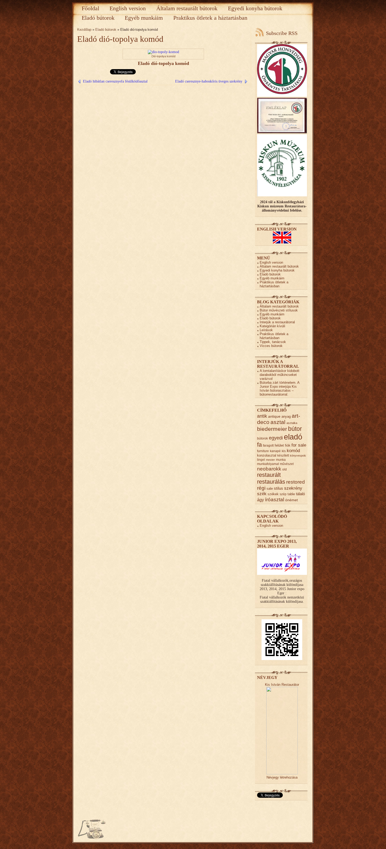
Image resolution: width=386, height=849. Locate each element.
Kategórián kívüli (272, 326)
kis (284, 451)
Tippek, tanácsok (273, 342)
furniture (263, 451)
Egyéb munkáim (144, 17)
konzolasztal (266, 455)
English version (127, 8)
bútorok (262, 438)
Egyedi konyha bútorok (255, 8)
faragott (268, 445)
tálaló (300, 494)
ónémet (291, 500)
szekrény (293, 488)
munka (281, 459)
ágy (260, 500)
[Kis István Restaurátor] (282, 773)
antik (262, 416)
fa (259, 444)
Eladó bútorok (98, 17)
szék (262, 493)
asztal (277, 422)
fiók (287, 445)
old (284, 469)
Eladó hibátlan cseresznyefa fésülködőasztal (115, 81)
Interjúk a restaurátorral (277, 322)
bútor (295, 428)
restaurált (269, 475)
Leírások (266, 330)
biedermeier (272, 429)
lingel (261, 459)
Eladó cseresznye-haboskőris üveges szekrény (208, 81)
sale (270, 488)
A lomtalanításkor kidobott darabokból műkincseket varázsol (279, 375)
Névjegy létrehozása (282, 777)
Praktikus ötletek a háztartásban (210, 17)
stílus (278, 488)
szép (283, 494)
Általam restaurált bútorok (186, 8)
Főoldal (90, 8)
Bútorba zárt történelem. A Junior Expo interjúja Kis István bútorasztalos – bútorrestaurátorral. (279, 388)
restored (295, 482)
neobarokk (269, 469)
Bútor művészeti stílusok (279, 310)
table (291, 494)
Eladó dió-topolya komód (120, 39)
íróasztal (274, 499)
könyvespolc (298, 455)
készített (283, 455)
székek (273, 494)
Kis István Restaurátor (282, 685)
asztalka (291, 422)
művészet (287, 464)
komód (293, 450)
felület (279, 445)
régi (261, 488)
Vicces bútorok (271, 346)
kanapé (275, 451)
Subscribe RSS (282, 33)
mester (270, 459)
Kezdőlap (84, 30)
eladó (293, 436)
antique (274, 416)
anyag (286, 416)
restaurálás (271, 481)
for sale (298, 445)
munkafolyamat (268, 464)
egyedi (276, 438)
